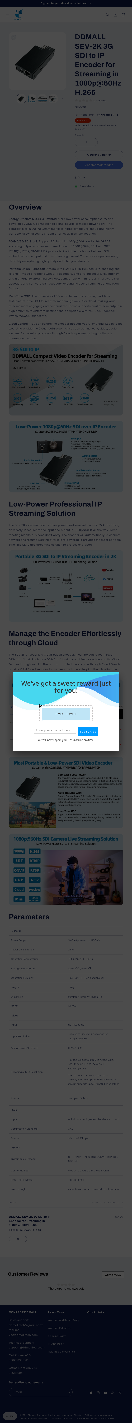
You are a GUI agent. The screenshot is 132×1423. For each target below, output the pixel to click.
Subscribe (88, 731)
